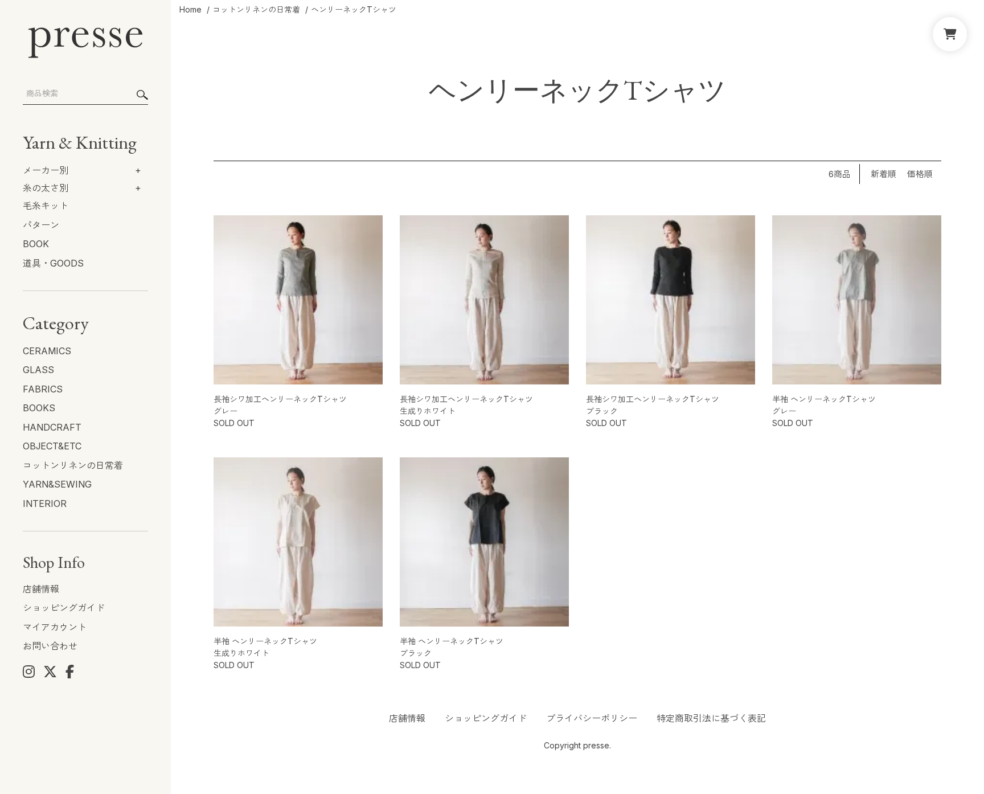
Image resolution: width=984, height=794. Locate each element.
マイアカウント (55, 627)
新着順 (883, 174)
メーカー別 (45, 170)
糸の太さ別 (45, 188)
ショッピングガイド (64, 607)
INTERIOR (45, 503)
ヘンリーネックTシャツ (353, 9)
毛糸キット (45, 205)
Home (190, 9)
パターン (41, 225)
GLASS (38, 369)
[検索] (142, 95)
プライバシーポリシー (591, 718)
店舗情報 (41, 589)
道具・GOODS (53, 263)
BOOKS (39, 408)
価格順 (920, 174)
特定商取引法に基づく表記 (711, 718)
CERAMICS (47, 351)
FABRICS (43, 389)
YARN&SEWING (57, 484)
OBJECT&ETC (52, 446)
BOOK (36, 243)
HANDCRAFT (52, 427)
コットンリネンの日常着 (73, 465)
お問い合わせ (50, 646)
